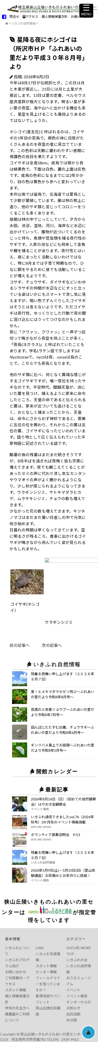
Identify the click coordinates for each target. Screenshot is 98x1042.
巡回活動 (73, 1014)
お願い (76, 17)
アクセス (31, 17)
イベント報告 (76, 996)
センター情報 (46, 972)
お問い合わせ (15, 972)
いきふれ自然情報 (23, 23)
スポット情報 (15, 990)
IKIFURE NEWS (78, 948)
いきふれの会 (76, 960)
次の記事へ (46, 645)
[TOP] (6, 23)
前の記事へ (20, 645)
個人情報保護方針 (54, 17)
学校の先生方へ (17, 1008)
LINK (40, 948)
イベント (73, 990)
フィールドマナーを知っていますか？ (48, 984)
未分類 (71, 1020)
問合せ (14, 17)
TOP (70, 954)
